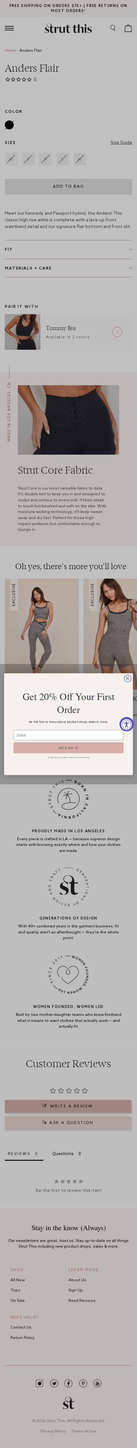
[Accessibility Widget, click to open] (126, 724)
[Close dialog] (127, 678)
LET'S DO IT (68, 748)
